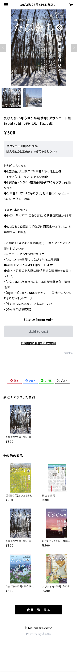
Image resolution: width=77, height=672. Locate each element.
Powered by (34, 634)
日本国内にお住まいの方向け (38, 343)
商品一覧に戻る (38, 610)
